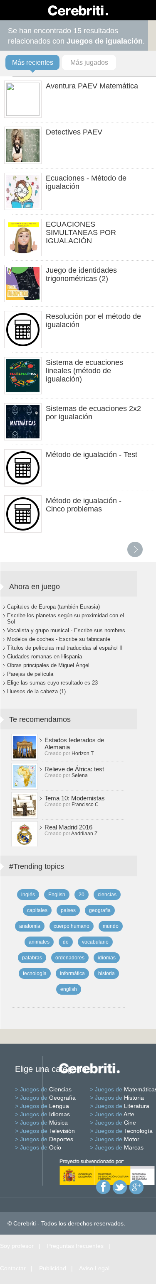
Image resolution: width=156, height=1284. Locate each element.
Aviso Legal (94, 1268)
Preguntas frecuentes (75, 1245)
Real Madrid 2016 (68, 827)
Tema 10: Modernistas (75, 798)
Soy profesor (17, 1245)
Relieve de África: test (74, 769)
